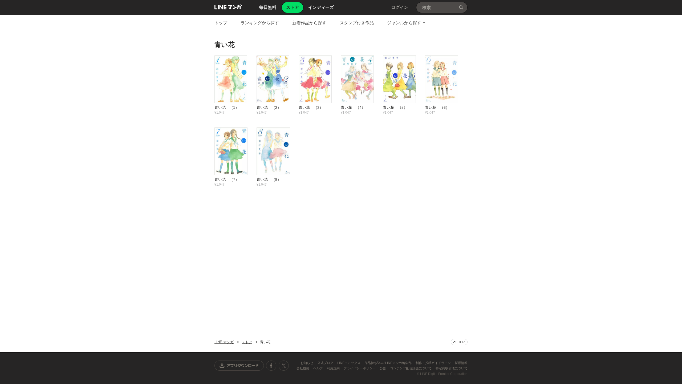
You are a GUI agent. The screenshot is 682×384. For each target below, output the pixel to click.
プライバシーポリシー (360, 368)
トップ (220, 23)
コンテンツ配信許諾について (411, 368)
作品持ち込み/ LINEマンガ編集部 (388, 363)
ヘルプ (318, 368)
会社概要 (303, 368)
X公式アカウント (283, 366)
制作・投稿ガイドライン (434, 363)
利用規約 (333, 368)
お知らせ (307, 363)
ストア (247, 342)
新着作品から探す (309, 23)
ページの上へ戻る (459, 342)
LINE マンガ (228, 7)
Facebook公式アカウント (271, 366)
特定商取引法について (452, 368)
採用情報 (461, 363)
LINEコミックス (349, 363)
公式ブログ (325, 363)
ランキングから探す (260, 23)
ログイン (399, 7)
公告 (383, 368)
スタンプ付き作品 (357, 23)
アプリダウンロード (239, 366)
